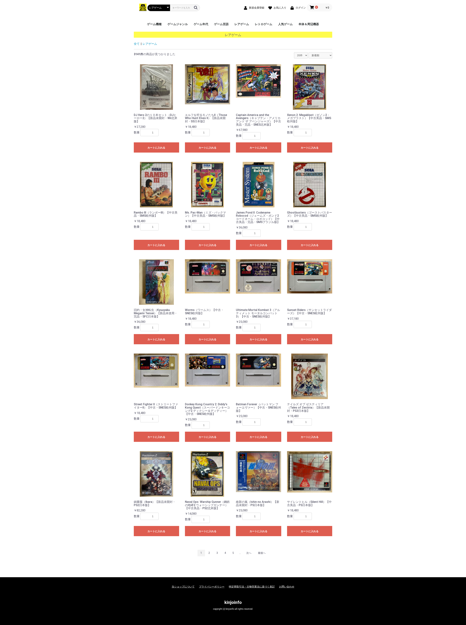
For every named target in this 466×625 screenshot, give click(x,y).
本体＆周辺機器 (309, 24)
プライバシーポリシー (211, 586)
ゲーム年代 (201, 24)
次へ (248, 552)
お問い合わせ (286, 586)
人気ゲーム (285, 24)
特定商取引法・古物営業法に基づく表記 (252, 586)
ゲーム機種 (154, 24)
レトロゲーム (263, 24)
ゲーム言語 (221, 24)
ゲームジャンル (177, 24)
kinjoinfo (233, 602)
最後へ (262, 552)
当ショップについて (183, 586)
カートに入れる (156, 147)
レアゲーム (241, 24)
